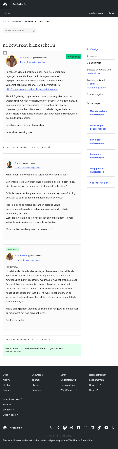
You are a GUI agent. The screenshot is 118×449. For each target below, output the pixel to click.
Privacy (7, 390)
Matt (7, 404)
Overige (17, 21)
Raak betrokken (97, 374)
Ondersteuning (68, 379)
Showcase (37, 374)
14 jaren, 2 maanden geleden (32, 62)
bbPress (9, 409)
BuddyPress (11, 414)
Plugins (35, 385)
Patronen (36, 390)
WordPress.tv (69, 390)
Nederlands (16, 427)
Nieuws (7, 379)
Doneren (95, 385)
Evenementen (96, 379)
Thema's (36, 379)
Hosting (7, 385)
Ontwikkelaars (67, 385)
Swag (93, 390)
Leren (63, 374)
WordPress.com (12, 399)
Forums (6, 13)
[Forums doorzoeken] (33, 30)
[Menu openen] (113, 4)
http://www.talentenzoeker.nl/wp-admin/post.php (32, 89)
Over (5, 374)
